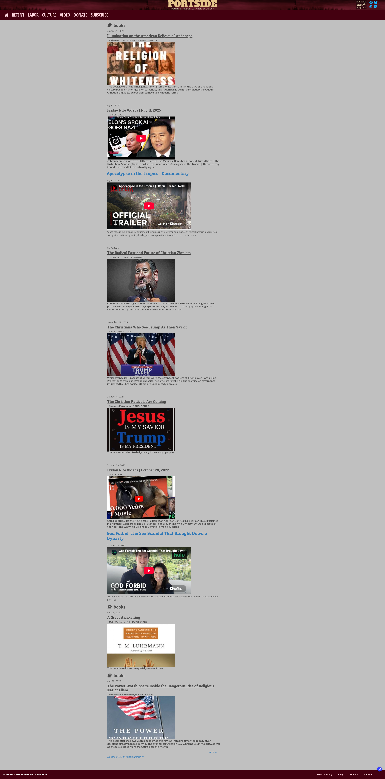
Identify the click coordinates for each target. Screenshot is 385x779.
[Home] (192, 3)
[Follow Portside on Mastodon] (371, 7)
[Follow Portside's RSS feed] (376, 7)
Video (65, 15)
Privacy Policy (324, 774)
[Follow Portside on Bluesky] (376, 3)
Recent (18, 15)
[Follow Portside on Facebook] (371, 3)
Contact (353, 774)
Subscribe (99, 15)
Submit (368, 774)
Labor (33, 15)
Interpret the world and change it (25, 774)
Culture (49, 15)
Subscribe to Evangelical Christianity (125, 756)
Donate (80, 15)
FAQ (340, 774)
